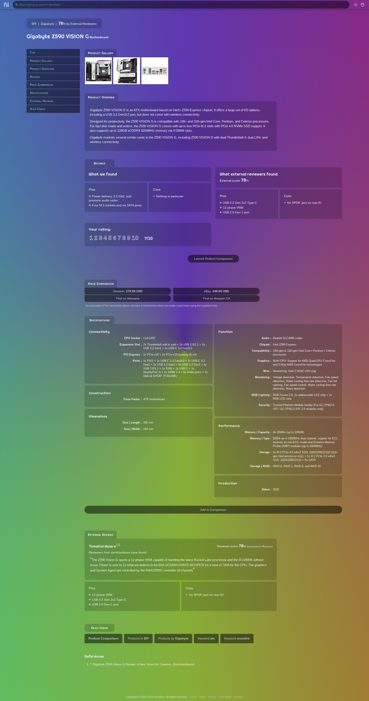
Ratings (35, 76)
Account (238, 696)
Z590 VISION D (202, 137)
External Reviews (41, 100)
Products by (173, 638)
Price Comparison (41, 84)
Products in (138, 638)
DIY (34, 23)
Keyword (206, 638)
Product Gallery (41, 60)
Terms (202, 696)
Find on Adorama (127, 298)
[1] (118, 545)
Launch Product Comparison (213, 258)
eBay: (216, 291)
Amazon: (127, 291)
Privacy (212, 696)
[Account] (362, 5)
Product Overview (42, 68)
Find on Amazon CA (216, 298)
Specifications (39, 92)
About (193, 696)
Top (32, 52)
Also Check (37, 109)
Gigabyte (47, 23)
